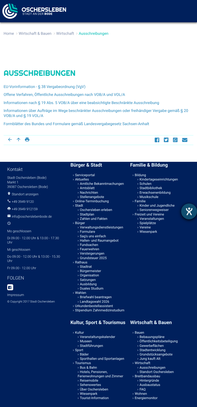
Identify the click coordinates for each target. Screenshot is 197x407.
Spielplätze (148, 223)
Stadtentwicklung (153, 350)
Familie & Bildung (149, 165)
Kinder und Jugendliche (157, 206)
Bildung (140, 175)
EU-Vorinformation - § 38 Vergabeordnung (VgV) (45, 86)
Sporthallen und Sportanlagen (102, 359)
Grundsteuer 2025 (93, 258)
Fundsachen (89, 245)
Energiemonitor (146, 398)
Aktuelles (82, 179)
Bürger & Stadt (86, 165)
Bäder (84, 354)
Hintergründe (149, 381)
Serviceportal (85, 175)
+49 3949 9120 (23, 202)
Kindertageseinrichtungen (159, 179)
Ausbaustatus (150, 385)
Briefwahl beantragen (96, 297)
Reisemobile (89, 381)
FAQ (143, 389)
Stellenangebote (92, 197)
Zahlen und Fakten (93, 219)
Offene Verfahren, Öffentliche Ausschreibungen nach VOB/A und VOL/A (64, 94)
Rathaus (81, 262)
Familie (140, 201)
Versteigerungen (92, 254)
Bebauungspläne (152, 337)
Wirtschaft (65, 33)
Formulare (87, 232)
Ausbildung (88, 284)
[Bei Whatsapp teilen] (176, 140)
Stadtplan (87, 214)
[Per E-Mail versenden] (185, 140)
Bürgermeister (90, 271)
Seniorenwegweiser (154, 210)
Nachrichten (89, 193)
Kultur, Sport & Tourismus (97, 322)
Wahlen (80, 293)
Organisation (89, 275)
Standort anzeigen (25, 194)
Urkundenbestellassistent (94, 306)
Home (9, 33)
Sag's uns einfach (93, 236)
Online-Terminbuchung (92, 201)
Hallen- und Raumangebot (99, 241)
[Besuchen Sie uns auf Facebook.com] (10, 287)
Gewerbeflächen (152, 346)
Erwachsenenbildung (155, 193)
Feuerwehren (89, 249)
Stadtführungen (91, 346)
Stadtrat (86, 267)
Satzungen (88, 280)
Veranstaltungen (152, 219)
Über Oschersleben (94, 389)
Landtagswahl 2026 (94, 302)
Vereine (145, 227)
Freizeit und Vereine (149, 214)
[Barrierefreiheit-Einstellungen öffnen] (189, 211)
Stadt (79, 206)
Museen (86, 341)
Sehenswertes (90, 385)
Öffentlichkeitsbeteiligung (159, 341)
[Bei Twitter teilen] (167, 140)
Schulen (146, 184)
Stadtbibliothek (151, 188)
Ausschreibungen (93, 33)
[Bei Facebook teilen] (157, 140)
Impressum (15, 295)
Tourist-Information (94, 398)
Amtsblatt (87, 188)
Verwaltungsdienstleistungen (101, 227)
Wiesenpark (148, 232)
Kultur (79, 333)
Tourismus (83, 363)
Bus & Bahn (88, 368)
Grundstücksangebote (156, 354)
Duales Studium (92, 289)
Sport (79, 350)
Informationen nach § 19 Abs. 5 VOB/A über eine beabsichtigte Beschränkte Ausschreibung (81, 102)
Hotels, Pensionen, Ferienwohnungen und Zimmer (100, 374)
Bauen (139, 333)
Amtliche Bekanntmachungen (102, 184)
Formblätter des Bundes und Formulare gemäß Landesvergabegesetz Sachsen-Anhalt (76, 124)
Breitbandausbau (147, 376)
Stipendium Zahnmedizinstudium (99, 310)
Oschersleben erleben (96, 210)
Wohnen (141, 394)
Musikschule (149, 197)
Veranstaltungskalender (97, 337)
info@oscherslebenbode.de (32, 217)
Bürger (80, 223)
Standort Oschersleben (157, 372)
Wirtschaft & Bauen (35, 33)
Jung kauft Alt (150, 359)
